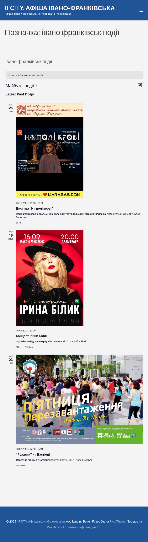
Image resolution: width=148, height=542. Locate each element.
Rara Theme (117, 521)
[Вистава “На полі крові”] (79, 150)
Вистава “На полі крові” (34, 208)
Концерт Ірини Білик (31, 336)
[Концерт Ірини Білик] (79, 278)
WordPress (54, 527)
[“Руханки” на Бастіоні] (79, 399)
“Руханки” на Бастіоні (33, 454)
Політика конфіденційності (82, 527)
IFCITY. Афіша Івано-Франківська (60, 8)
